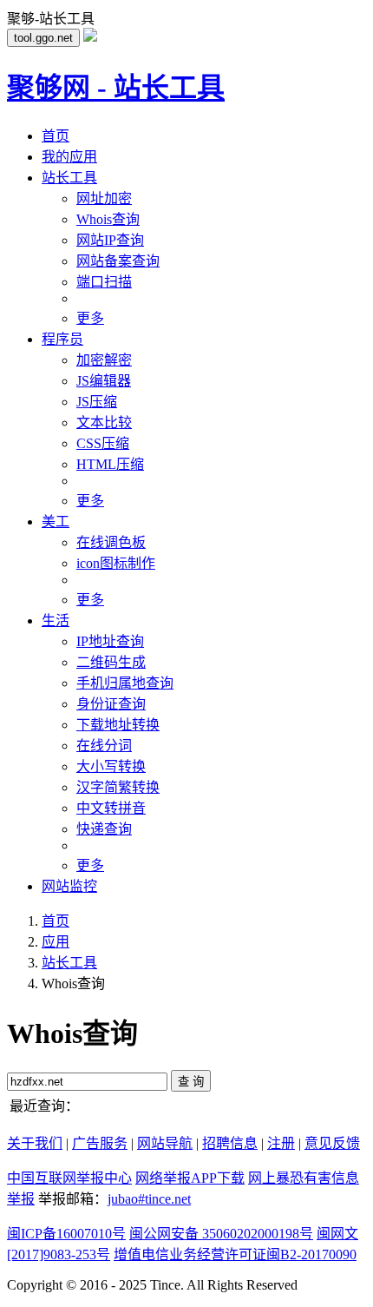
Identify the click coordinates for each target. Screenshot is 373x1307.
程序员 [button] (62, 339)
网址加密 (104, 198)
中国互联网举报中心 (69, 1178)
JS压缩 (96, 401)
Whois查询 (108, 219)
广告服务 (100, 1143)
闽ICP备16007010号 (66, 1233)
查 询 (191, 1081)
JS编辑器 (103, 380)
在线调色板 (111, 542)
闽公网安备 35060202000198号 (221, 1233)
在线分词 (104, 745)
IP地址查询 (110, 641)
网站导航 (165, 1143)
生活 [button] (55, 620)
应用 (55, 941)
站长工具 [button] (69, 177)
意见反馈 (332, 1143)
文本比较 (104, 422)
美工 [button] (55, 521)
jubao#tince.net (149, 1198)
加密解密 (104, 360)
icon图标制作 (115, 563)
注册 (281, 1143)
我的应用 (69, 156)
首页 (55, 136)
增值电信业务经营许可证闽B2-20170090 (235, 1254)
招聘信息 (230, 1143)
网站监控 (69, 886)
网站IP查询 (110, 240)
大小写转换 (111, 766)
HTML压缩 (110, 464)
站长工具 (69, 962)
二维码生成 (111, 662)
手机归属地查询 (124, 683)
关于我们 (34, 1143)
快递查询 (104, 829)
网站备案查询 (118, 261)
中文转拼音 (111, 808)
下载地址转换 (118, 724)
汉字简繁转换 (118, 787)
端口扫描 (104, 281)
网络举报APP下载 (190, 1178)
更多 (90, 318)
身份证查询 (111, 703)
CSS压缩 (102, 443)
